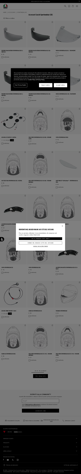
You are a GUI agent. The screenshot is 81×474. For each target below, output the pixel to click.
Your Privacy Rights (20, 85)
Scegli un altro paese (40, 246)
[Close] (62, 225)
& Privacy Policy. (40, 79)
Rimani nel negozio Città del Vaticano (40, 243)
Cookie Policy (31, 79)
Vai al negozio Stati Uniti (40, 238)
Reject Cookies (45, 85)
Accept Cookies (60, 85)
